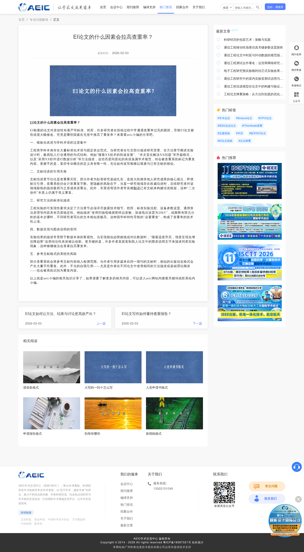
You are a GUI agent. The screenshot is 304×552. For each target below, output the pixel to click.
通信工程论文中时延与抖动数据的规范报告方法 (253, 55)
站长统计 (198, 542)
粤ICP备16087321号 (177, 542)
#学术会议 (224, 118)
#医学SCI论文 (257, 133)
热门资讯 (166, 7)
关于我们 (199, 7)
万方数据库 (78, 519)
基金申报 (39, 519)
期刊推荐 (133, 7)
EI (32, 122)
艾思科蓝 (26, 519)
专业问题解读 (39, 19)
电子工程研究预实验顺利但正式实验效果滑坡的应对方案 (253, 70)
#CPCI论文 (265, 118)
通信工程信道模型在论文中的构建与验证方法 (253, 86)
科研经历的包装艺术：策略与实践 (247, 39)
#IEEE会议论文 (227, 125)
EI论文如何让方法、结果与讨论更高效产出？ (60, 313)
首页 (103, 7)
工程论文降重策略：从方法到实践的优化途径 (253, 94)
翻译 (137, 188)
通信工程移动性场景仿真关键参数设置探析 (253, 47)
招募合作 (182, 7)
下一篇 (197, 323)
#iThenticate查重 (252, 125)
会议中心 (116, 7)
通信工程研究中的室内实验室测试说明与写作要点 (253, 78)
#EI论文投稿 (225, 140)
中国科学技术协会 (58, 519)
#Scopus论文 (244, 118)
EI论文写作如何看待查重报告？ (146, 313)
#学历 (239, 133)
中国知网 (26, 523)
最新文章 (126, 525)
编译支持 (149, 7)
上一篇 (101, 323)
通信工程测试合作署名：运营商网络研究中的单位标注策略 (253, 63)
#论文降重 (245, 140)
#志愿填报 (224, 133)
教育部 (38, 523)
